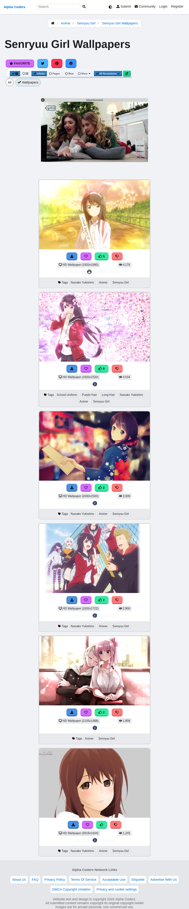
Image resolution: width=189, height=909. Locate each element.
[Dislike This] (117, 488)
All (9, 82)
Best (71, 73)
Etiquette (138, 879)
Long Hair (108, 394)
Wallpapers (29, 82)
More (84, 73)
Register (177, 6)
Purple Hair (89, 394)
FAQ (35, 879)
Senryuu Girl (86, 23)
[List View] (25, 73)
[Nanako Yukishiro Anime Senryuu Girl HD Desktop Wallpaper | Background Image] (94, 479)
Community (147, 6)
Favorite (21, 63)
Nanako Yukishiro (82, 282)
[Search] (84, 6)
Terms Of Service (83, 879)
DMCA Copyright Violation (71, 889)
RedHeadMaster (107, 272)
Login (163, 6)
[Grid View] (15, 73)
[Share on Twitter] (42, 63)
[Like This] (101, 825)
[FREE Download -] (72, 488)
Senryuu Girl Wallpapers (120, 23)
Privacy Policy (54, 879)
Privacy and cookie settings (117, 889)
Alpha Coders (14, 7)
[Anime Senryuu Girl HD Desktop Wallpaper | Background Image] (94, 704)
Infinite (41, 73)
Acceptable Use (114, 879)
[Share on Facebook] (71, 63)
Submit (125, 6)
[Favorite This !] (86, 488)
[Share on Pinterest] (56, 63)
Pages (56, 73)
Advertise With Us (163, 879)
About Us (19, 879)
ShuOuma (107, 384)
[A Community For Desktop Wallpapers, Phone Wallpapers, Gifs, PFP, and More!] (52, 23)
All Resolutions (108, 73)
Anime (65, 23)
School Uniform (67, 394)
